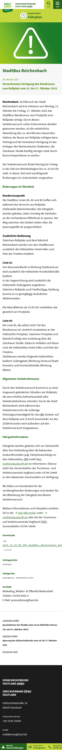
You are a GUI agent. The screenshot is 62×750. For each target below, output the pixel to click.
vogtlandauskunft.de (15, 463)
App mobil (26, 513)
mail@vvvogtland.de (15, 734)
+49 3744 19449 (12, 721)
